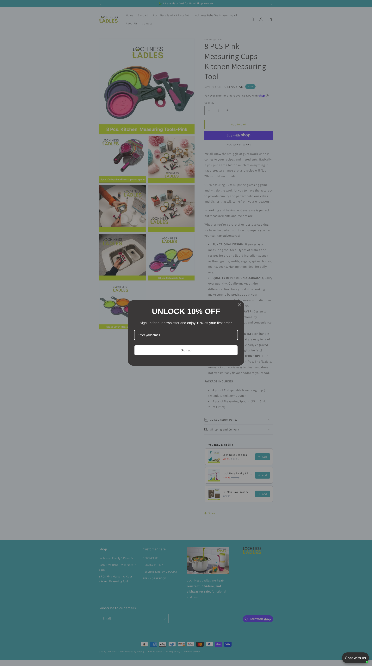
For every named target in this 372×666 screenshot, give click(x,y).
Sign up (186, 350)
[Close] (239, 305)
